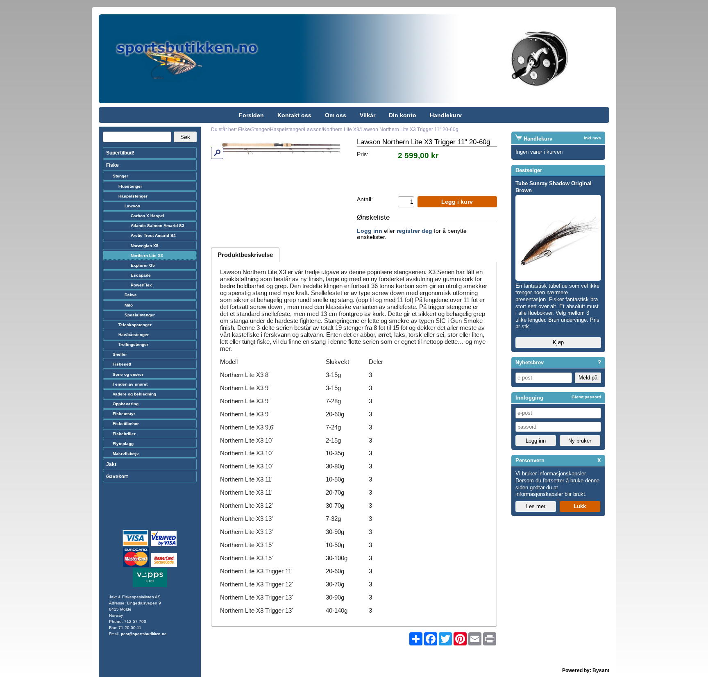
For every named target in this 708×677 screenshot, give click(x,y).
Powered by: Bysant (585, 670)
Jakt (111, 464)
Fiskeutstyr (124, 413)
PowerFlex (141, 285)
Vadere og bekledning (134, 394)
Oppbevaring (125, 404)
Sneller (120, 354)
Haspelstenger (133, 196)
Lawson (132, 206)
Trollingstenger (133, 344)
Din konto (402, 115)
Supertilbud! (120, 152)
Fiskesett (122, 364)
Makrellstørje (126, 453)
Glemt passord (586, 397)
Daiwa (131, 295)
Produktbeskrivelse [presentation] (245, 254)
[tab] (245, 255)
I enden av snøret (130, 384)
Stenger (120, 176)
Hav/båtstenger (133, 334)
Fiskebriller (124, 434)
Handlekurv (446, 115)
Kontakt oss (294, 115)
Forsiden (251, 115)
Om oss (335, 115)
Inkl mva (592, 138)
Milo (129, 305)
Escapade (141, 275)
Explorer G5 (143, 265)
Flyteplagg (123, 443)
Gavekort (117, 476)
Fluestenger (130, 186)
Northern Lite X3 (147, 255)
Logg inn (369, 231)
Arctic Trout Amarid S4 (153, 235)
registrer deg (414, 231)
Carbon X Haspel (147, 216)
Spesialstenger (140, 315)
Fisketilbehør (126, 423)
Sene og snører (128, 374)
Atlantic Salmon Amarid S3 (157, 225)
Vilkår (367, 115)
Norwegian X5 (145, 245)
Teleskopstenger (135, 325)
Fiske (112, 165)
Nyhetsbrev (529, 362)
